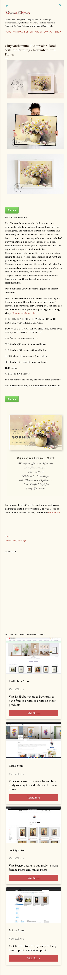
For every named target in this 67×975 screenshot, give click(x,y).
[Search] (60, 5)
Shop (58, 31)
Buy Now (11, 210)
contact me (54, 512)
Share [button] (7, 536)
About (38, 31)
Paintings (18, 31)
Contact (49, 31)
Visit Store (33, 713)
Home (8, 31)
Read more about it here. (25, 313)
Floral (14, 540)
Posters (29, 31)
